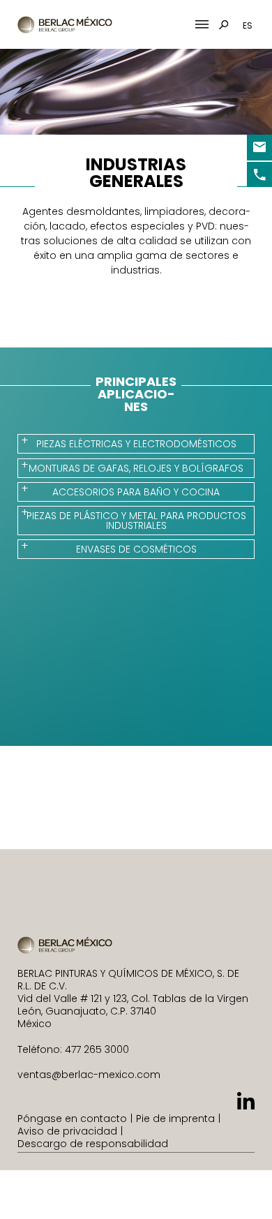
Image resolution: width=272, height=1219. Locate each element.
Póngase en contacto (72, 1118)
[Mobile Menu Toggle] (202, 25)
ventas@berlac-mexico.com (88, 1075)
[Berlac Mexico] (65, 24)
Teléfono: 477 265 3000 (73, 1049)
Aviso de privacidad (67, 1131)
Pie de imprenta (175, 1118)
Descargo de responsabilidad (92, 1144)
